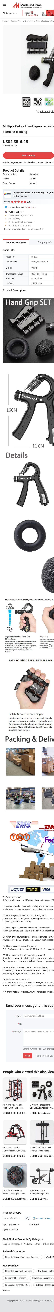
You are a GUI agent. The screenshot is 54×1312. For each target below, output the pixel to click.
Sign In (7, 229)
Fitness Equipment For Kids (17, 1285)
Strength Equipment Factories (18, 1271)
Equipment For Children (15, 1278)
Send (27, 1055)
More (5, 1290)
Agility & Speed (9, 1229)
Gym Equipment (10, 1224)
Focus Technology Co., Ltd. (36, 1300)
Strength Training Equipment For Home (22, 1257)
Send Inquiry (28, 155)
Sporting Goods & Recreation (22, 21)
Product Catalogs (43, 1218)
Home (5, 21)
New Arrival (34, 1224)
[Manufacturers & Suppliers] (27, 5)
